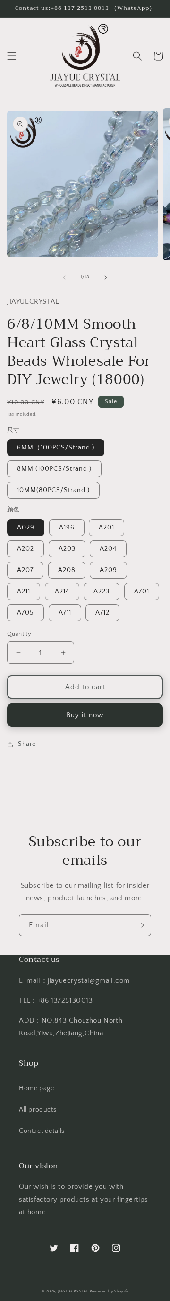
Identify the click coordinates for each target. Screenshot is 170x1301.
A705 (25, 613)
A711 (65, 613)
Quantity (19, 633)
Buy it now (85, 715)
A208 (67, 570)
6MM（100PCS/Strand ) (55, 447)
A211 (23, 591)
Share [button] (27, 744)
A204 (108, 549)
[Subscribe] (140, 925)
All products (37, 1109)
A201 (106, 527)
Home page (36, 1088)
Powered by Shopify (109, 1291)
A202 (25, 549)
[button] (11, 55)
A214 (62, 591)
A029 (25, 527)
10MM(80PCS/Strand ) (53, 490)
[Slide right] (105, 277)
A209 (108, 570)
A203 (67, 549)
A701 (141, 591)
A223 (102, 591)
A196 (67, 527)
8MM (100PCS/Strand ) (54, 469)
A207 (25, 570)
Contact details (42, 1131)
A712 (102, 613)
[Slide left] (64, 277)
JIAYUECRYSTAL (73, 1291)
